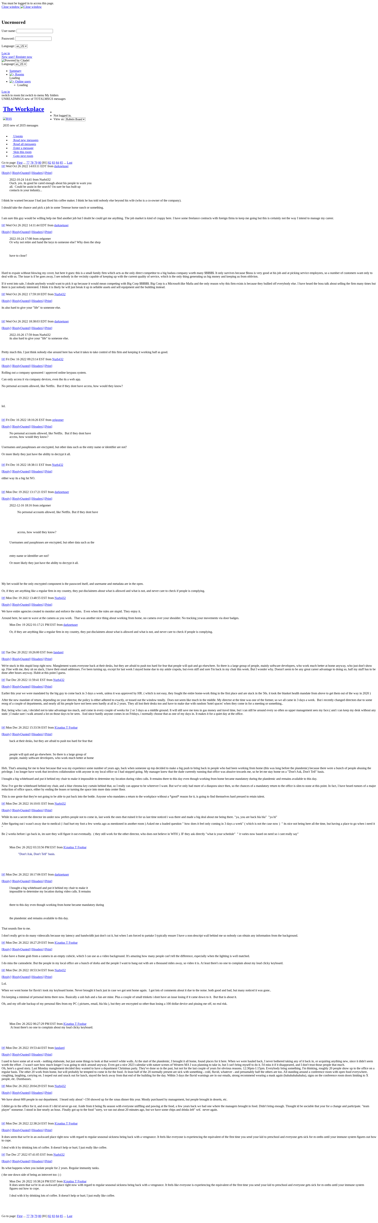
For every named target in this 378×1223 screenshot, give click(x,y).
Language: (8, 46)
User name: (9, 31)
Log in (6, 53)
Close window (11, 6)
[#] (3, 166)
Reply (6, 173)
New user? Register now (17, 57)
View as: (59, 119)
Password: (8, 38)
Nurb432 (60, 294)
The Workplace (23, 108)
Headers (37, 173)
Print (48, 173)
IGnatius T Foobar (66, 727)
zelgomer (58, 420)
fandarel (58, 652)
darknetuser (61, 166)
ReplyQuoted (21, 173)
